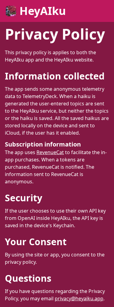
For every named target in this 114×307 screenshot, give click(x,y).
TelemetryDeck (39, 96)
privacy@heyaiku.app (79, 298)
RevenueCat (50, 152)
